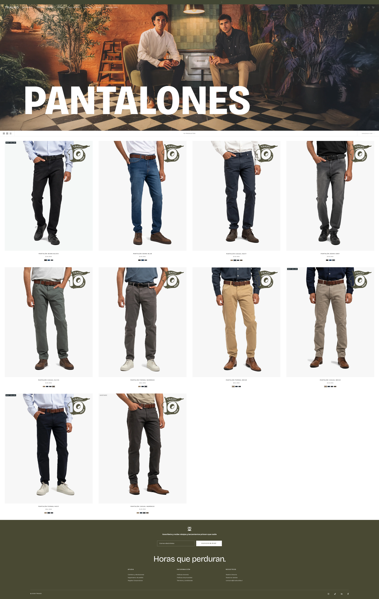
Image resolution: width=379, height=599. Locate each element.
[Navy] (235, 260)
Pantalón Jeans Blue (142, 253)
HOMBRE (40, 7)
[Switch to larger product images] (4, 133)
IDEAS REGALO (74, 7)
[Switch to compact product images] (10, 133)
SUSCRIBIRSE (209, 543)
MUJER (50, 7)
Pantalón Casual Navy (236, 253)
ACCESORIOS (28, 7)
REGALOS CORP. (112, 7)
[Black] (45, 260)
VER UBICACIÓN (198, 2)
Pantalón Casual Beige (330, 380)
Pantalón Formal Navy (48, 506)
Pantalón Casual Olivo (48, 380)
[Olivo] (241, 260)
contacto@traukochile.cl (234, 580)
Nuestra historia (231, 575)
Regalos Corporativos (135, 580)
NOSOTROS (87, 7)
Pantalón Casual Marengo (143, 506)
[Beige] (231, 260)
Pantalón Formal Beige (236, 380)
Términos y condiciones (185, 580)
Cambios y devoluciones (136, 575)
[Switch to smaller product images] (7, 133)
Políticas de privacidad (184, 577)
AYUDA (99, 7)
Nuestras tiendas (232, 577)
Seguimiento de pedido (135, 577)
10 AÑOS (60, 7)
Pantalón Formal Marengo (142, 380)
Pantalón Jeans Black (49, 253)
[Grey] (52, 260)
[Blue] (48, 260)
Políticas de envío (183, 575)
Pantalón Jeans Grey (330, 253)
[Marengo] (238, 260)
